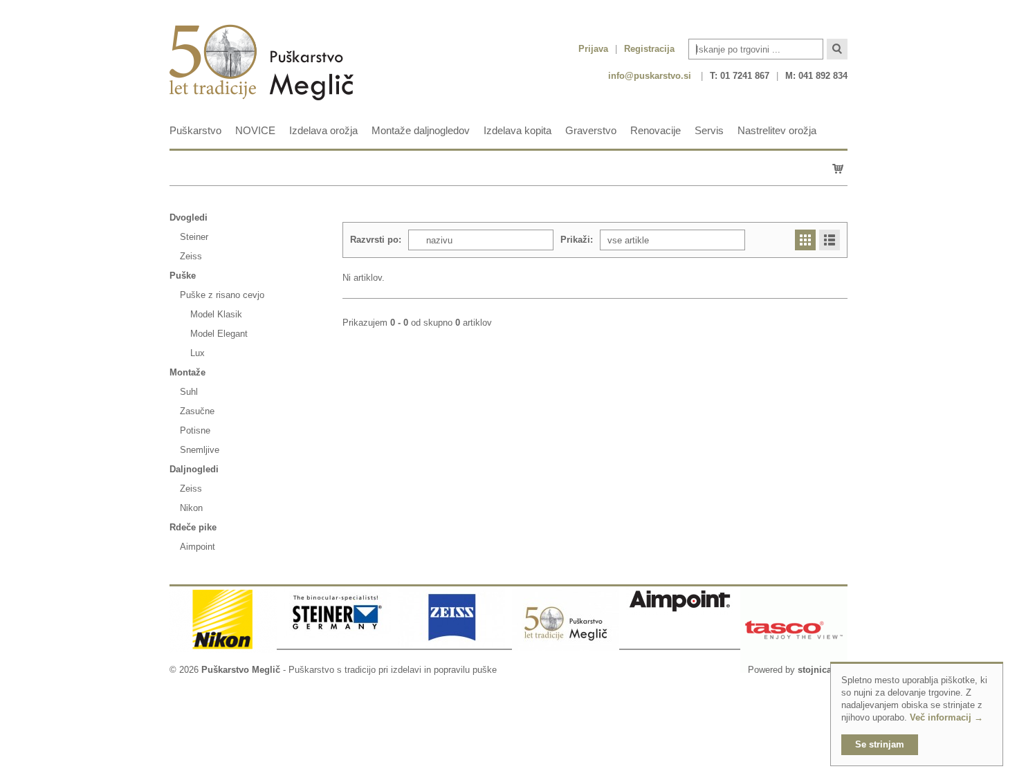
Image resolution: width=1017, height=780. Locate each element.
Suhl (189, 392)
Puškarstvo (195, 130)
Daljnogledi (194, 469)
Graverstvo (590, 130)
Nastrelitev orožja (776, 130)
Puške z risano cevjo (222, 295)
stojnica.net (823, 670)
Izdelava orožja (323, 130)
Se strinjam (879, 744)
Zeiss (191, 256)
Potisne (195, 430)
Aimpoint (197, 546)
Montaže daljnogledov (421, 130)
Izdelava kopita (517, 130)
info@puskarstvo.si (649, 76)
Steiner (194, 237)
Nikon (191, 508)
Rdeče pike (193, 527)
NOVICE (255, 130)
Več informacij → (946, 717)
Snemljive (199, 450)
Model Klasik (216, 314)
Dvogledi (189, 217)
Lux (197, 353)
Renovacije (655, 130)
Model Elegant (219, 333)
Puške (183, 275)
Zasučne (197, 411)
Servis (709, 130)
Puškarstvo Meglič (240, 670)
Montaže (187, 372)
